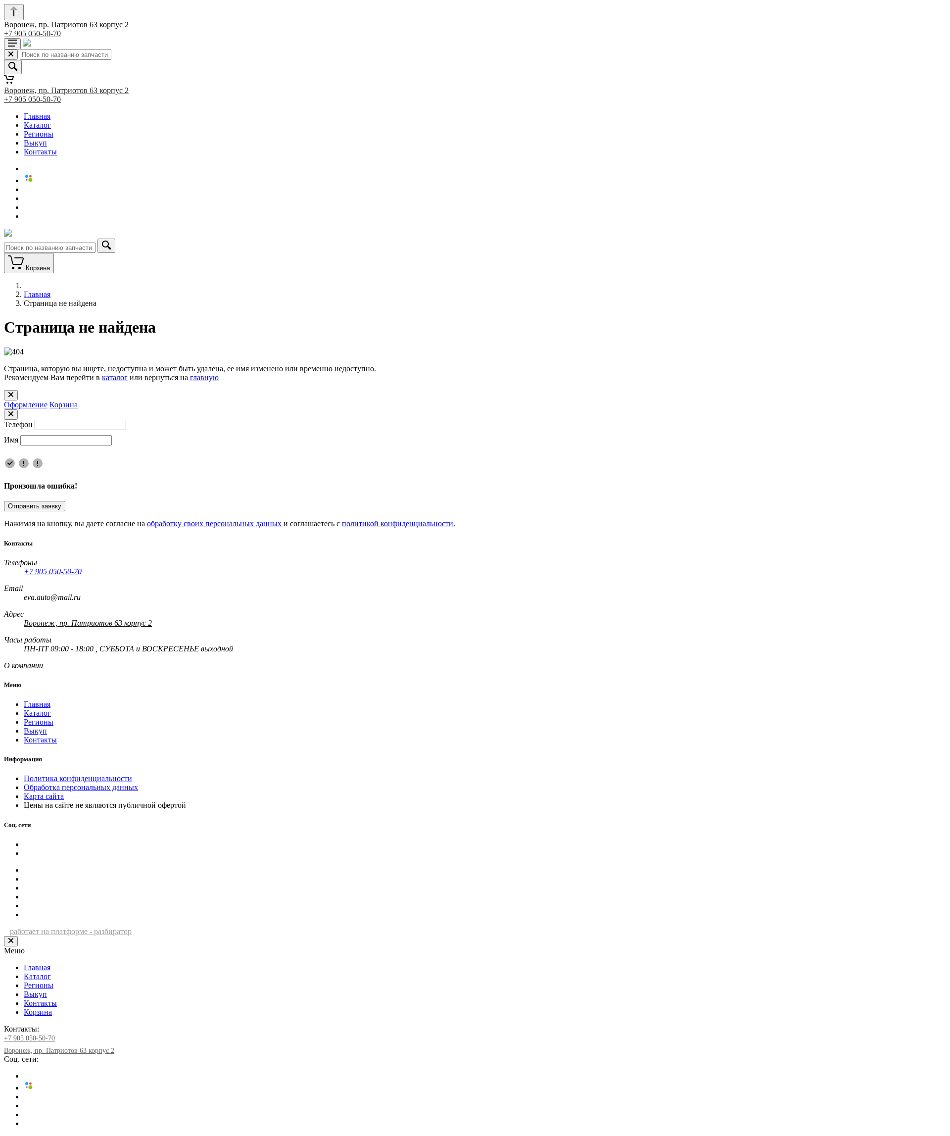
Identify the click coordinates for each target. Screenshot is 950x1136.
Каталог (37, 125)
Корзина (63, 404)
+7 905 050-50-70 (32, 33)
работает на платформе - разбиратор (71, 931)
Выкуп (35, 143)
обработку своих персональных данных (214, 523)
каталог (115, 377)
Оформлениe (26, 404)
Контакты (40, 152)
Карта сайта (44, 796)
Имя (11, 440)
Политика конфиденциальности (78, 778)
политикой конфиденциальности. (398, 523)
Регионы (38, 134)
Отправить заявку (34, 506)
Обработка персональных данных (81, 787)
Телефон (18, 424)
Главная (37, 116)
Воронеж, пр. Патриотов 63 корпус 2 (66, 24)
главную (204, 377)
